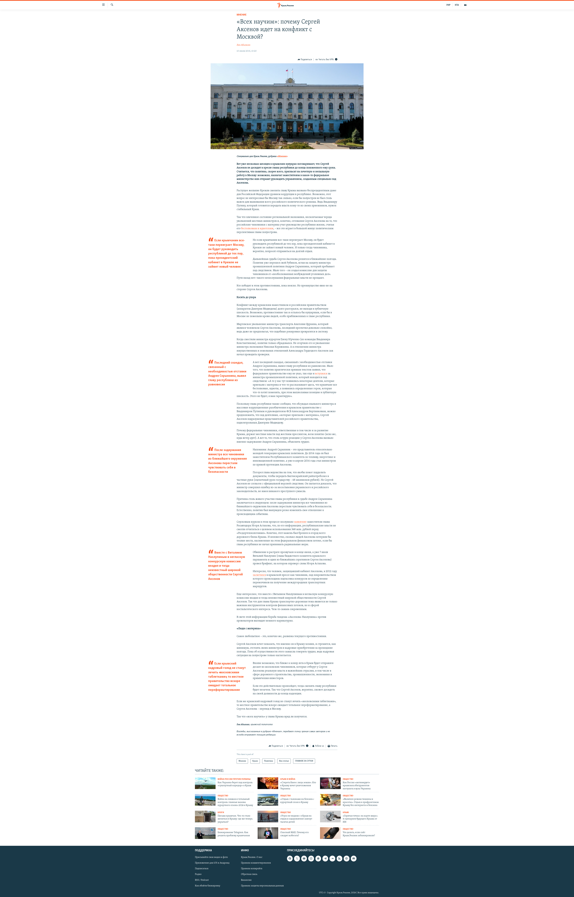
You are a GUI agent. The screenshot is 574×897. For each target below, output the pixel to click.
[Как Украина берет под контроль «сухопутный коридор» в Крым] (205, 783)
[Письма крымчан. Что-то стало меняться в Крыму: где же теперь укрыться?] (205, 816)
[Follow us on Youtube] (304, 858)
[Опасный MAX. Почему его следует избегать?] (268, 833)
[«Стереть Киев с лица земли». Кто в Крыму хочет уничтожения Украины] (268, 783)
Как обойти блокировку (207, 885)
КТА (457, 5)
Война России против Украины (234, 779)
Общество (348, 779)
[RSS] (339, 858)
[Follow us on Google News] (318, 858)
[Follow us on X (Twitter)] (297, 858)
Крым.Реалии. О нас (251, 857)
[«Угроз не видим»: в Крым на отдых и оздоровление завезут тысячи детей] (268, 816)
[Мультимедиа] (465, 5)
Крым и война (287, 779)
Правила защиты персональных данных (262, 885)
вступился (321, 373)
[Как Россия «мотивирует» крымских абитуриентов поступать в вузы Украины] (330, 783)
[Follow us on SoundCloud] (332, 858)
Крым (346, 812)
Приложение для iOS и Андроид (212, 863)
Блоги (221, 812)
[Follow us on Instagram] (311, 858)
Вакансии (246, 880)
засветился (259, 575)
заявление (300, 522)
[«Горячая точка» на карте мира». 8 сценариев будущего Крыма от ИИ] (330, 816)
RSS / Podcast (202, 880)
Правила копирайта (251, 868)
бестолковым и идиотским (257, 228)
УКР (448, 5)
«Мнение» (282, 156)
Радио (198, 874)
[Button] (305, 60)
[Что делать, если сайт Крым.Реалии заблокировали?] (330, 833)
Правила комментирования (256, 863)
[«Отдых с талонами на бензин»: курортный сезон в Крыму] (268, 800)
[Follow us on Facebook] (290, 858)
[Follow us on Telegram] (325, 858)
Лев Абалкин (243, 45)
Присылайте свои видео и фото (211, 857)
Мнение (241, 15)
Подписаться (201, 868)
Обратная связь (249, 874)
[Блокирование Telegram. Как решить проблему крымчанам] (205, 833)
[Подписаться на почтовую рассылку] (354, 858)
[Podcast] (346, 858)
